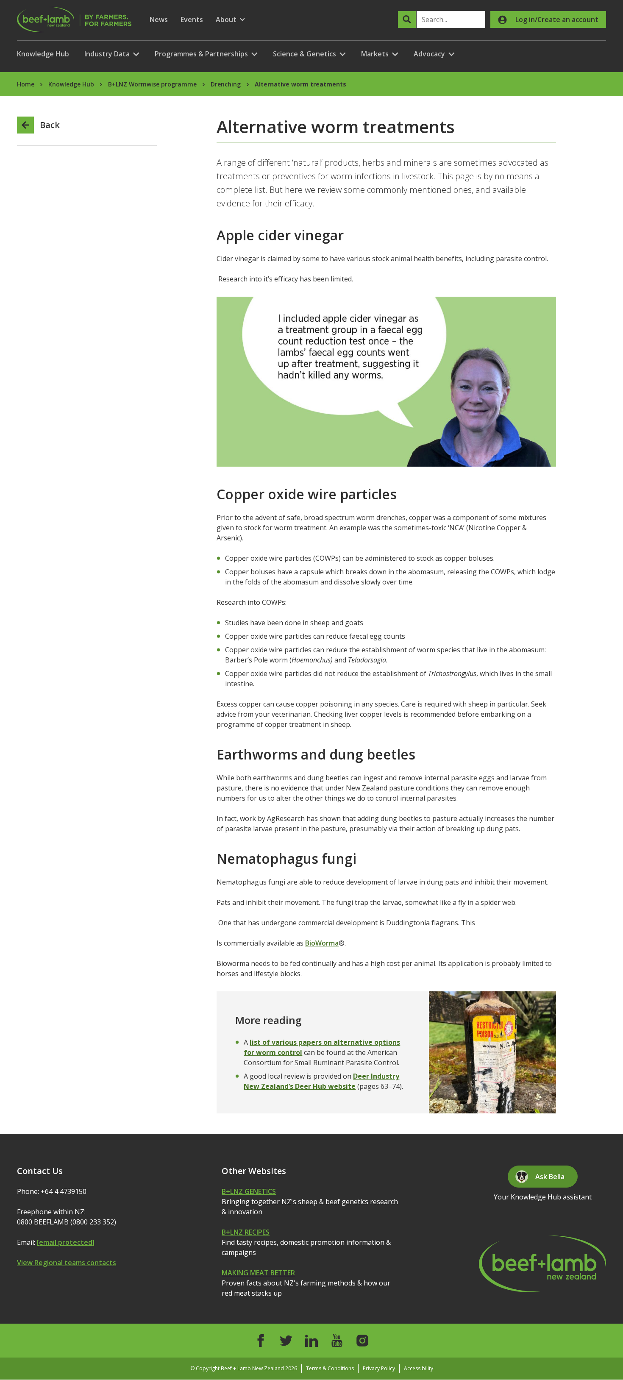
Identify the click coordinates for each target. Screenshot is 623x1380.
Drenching (226, 84)
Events (192, 19)
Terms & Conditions (330, 1368)
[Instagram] (362, 1340)
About (230, 20)
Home (25, 84)
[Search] (407, 19)
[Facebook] (260, 1340)
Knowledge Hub (43, 53)
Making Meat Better (258, 1272)
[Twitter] (286, 1340)
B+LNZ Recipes (246, 1232)
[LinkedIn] (311, 1340)
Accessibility (418, 1368)
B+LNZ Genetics (249, 1191)
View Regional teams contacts (66, 1262)
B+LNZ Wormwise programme (152, 84)
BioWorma (322, 943)
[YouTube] (337, 1340)
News (159, 19)
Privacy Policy (379, 1368)
